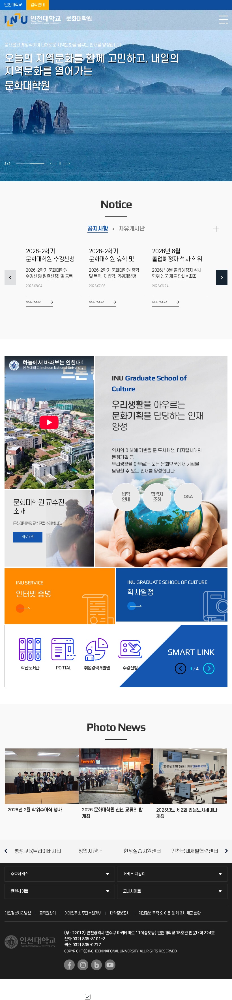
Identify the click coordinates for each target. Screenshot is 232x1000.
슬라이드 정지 (60, 163)
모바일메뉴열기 (223, 20)
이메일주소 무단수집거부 (83, 913)
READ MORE (216, 229)
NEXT (221, 277)
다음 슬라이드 (66, 163)
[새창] (69, 964)
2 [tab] (37, 163)
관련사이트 (19, 891)
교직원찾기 (47, 913)
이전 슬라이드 (53, 163)
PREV (10, 277)
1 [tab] (23, 163)
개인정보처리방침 (18, 913)
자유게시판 (132, 228)
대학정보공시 (120, 913)
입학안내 (38, 5)
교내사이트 (132, 891)
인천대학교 (13, 5)
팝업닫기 (143, 996)
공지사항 (97, 228)
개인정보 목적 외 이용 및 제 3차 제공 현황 (169, 913)
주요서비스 (19, 874)
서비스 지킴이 (134, 874)
